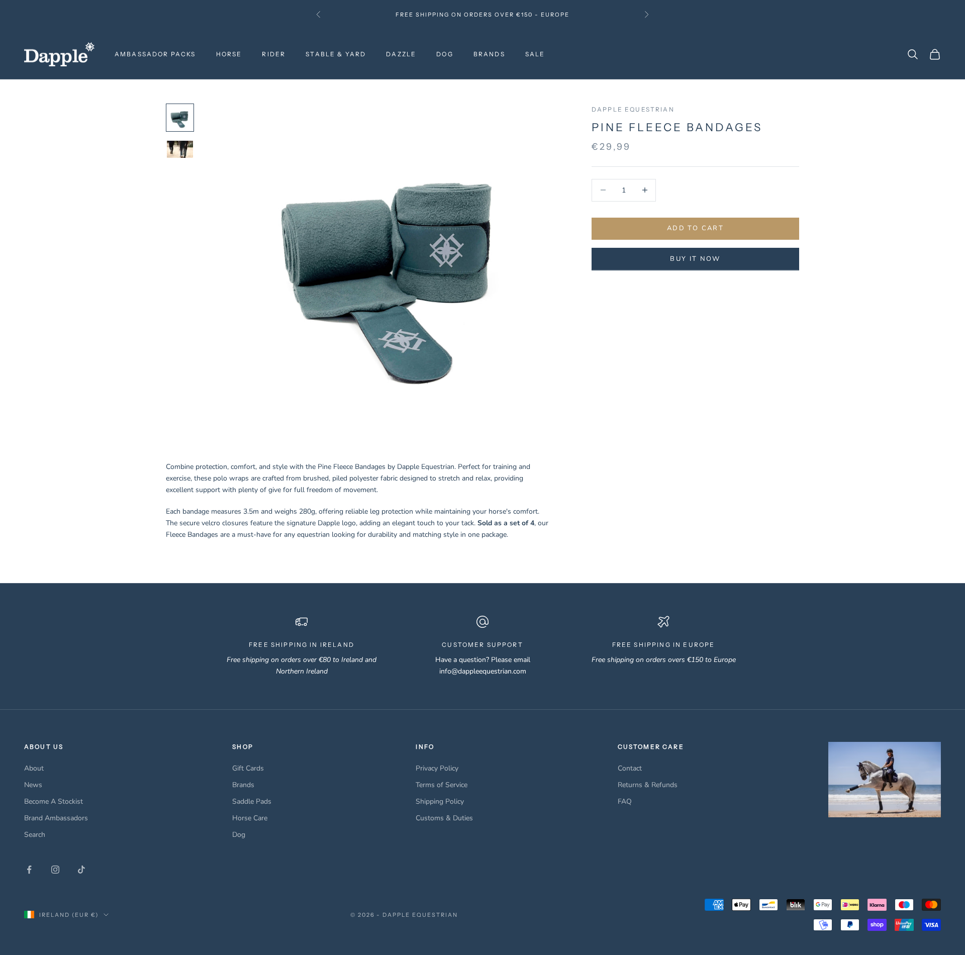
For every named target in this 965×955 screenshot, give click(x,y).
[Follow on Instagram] (55, 870)
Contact (630, 768)
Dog (238, 834)
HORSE (229, 54)
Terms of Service (441, 785)
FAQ (625, 801)
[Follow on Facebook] (29, 870)
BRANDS (489, 54)
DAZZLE (401, 54)
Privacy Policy (437, 768)
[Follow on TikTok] (81, 870)
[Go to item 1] (180, 118)
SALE (535, 54)
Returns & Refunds (648, 785)
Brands (243, 785)
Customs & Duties (444, 818)
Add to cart (695, 228)
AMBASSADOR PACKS (155, 54)
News (33, 785)
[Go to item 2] (180, 149)
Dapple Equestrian (633, 109)
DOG (444, 54)
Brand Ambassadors (56, 818)
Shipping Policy (440, 801)
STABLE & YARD (336, 54)
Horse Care (249, 818)
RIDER (273, 54)
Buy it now (695, 258)
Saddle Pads (251, 801)
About (34, 768)
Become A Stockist (53, 801)
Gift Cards (248, 768)
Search (34, 834)
